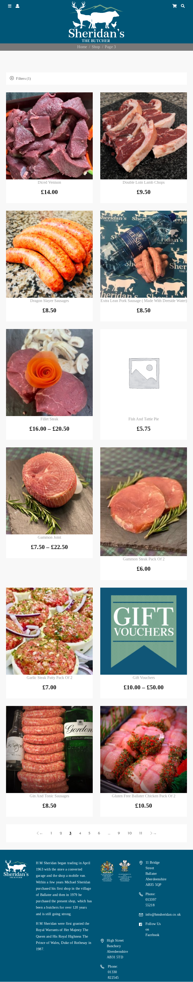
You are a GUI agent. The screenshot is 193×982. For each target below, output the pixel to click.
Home (82, 47)
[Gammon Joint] (49, 490)
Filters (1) (23, 78)
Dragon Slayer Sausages (49, 300)
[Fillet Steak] (49, 372)
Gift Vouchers (144, 677)
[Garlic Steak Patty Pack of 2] (49, 631)
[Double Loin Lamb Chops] (143, 135)
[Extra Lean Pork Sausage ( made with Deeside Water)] (143, 254)
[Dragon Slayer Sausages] (49, 254)
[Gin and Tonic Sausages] (49, 749)
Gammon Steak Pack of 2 (144, 559)
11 (140, 833)
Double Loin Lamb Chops (144, 182)
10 (130, 833)
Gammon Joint (49, 537)
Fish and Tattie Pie (143, 419)
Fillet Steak (49, 419)
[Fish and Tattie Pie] (143, 372)
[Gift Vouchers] (143, 631)
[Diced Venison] (49, 135)
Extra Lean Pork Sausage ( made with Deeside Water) (144, 300)
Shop (96, 47)
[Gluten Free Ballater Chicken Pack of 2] (143, 749)
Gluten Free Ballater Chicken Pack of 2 (143, 796)
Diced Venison (49, 182)
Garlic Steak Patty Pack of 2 (49, 677)
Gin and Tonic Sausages (49, 796)
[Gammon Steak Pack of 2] (143, 501)
